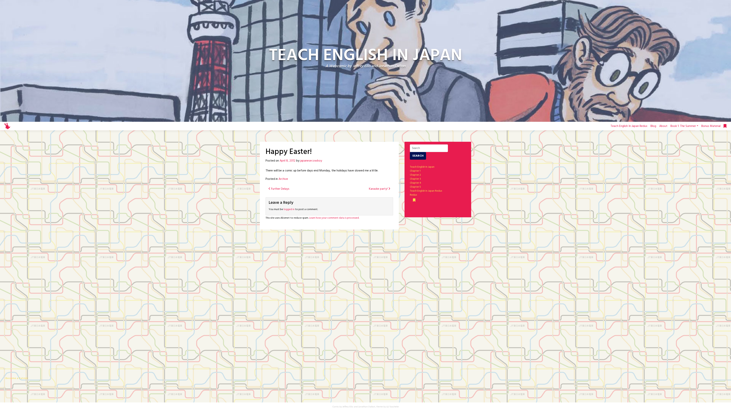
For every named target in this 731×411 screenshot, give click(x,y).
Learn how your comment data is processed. (334, 218)
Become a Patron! (17, 378)
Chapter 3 (415, 179)
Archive (283, 179)
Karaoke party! (378, 188)
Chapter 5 (415, 187)
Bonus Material (711, 126)
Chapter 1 (415, 171)
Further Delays (279, 188)
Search (418, 155)
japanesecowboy (311, 160)
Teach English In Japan (422, 167)
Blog (653, 126)
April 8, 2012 (287, 160)
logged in (289, 209)
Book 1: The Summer (683, 126)
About (663, 126)
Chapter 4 (415, 183)
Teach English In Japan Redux (628, 126)
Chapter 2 (415, 175)
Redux (413, 195)
